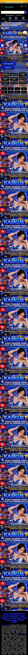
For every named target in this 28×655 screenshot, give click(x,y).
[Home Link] (9, 7)
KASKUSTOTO (5, 625)
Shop (2, 6)
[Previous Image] (2, 45)
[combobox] (12, 12)
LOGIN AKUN (8, 67)
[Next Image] (25, 45)
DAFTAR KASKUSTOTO (8, 63)
